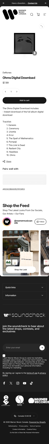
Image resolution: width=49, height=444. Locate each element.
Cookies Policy (31, 429)
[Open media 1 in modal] (41, 26)
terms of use (32, 373)
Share (8, 161)
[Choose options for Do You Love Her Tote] (15, 262)
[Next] (45, 3)
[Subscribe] (42, 347)
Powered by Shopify (37, 422)
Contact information (19, 429)
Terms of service (35, 426)
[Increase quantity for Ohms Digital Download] (16, 91)
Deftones (7, 72)
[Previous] (4, 3)
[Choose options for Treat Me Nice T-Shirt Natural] (46, 262)
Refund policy (12, 426)
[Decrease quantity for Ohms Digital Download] (5, 91)
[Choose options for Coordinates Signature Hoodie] (8, 262)
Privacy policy (23, 426)
